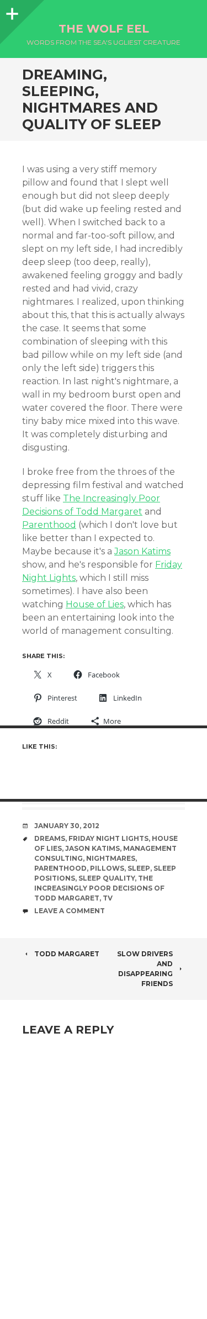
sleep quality (106, 878)
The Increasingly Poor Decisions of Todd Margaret (99, 888)
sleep (139, 868)
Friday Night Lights (108, 838)
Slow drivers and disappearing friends (145, 969)
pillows (107, 868)
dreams (49, 838)
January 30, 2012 (66, 826)
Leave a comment (69, 911)
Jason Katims (142, 551)
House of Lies (95, 604)
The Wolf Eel (104, 28)
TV (108, 898)
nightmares (110, 858)
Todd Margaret (66, 954)
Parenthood (49, 525)
